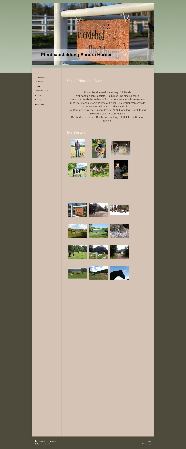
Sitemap (53, 441)
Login (149, 441)
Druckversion (43, 441)
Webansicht (146, 444)
